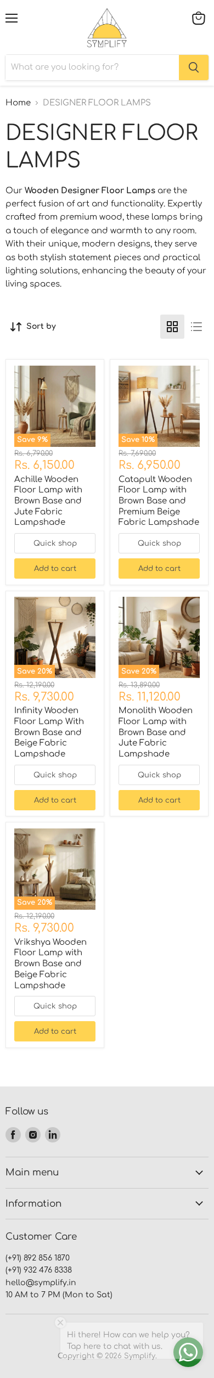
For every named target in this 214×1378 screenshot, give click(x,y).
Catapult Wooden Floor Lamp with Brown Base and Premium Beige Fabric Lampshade (159, 501)
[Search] (194, 67)
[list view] (196, 327)
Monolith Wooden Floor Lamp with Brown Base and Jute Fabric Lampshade (156, 732)
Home (18, 103)
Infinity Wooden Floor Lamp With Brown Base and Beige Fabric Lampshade (49, 732)
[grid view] (172, 327)
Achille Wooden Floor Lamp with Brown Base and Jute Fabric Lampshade (48, 501)
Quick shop (55, 543)
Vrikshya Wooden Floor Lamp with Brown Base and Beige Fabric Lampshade (50, 964)
